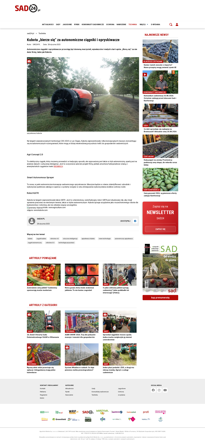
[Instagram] (159, 390)
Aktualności (48, 24)
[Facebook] (135, 221)
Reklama (43, 392)
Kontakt (42, 388)
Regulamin (43, 395)
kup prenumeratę (160, 297)
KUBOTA (30, 238)
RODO (42, 398)
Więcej (143, 24)
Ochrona (110, 24)
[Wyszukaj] (170, 24)
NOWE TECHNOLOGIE (105, 238)
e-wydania (155, 24)
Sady (58, 24)
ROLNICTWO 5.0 (50, 243)
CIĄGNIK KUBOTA (41, 238)
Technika (132, 24)
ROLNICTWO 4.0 (54, 238)
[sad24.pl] (27, 8)
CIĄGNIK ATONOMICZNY (35, 243)
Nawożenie (121, 24)
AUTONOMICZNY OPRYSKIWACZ (124, 238)
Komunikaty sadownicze (93, 24)
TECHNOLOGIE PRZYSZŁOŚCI (66, 243)
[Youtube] (165, 390)
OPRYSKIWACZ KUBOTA (88, 238)
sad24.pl (30, 33)
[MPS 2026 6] (160, 268)
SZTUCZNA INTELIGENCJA (70, 238)
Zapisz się (160, 229)
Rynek (76, 24)
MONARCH (58, 166)
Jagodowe (67, 24)
